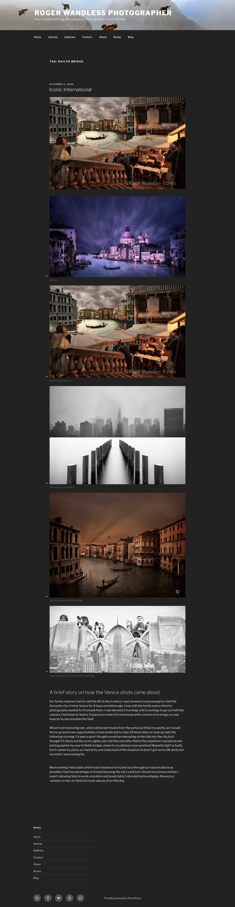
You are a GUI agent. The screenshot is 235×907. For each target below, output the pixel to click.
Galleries (69, 37)
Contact (87, 37)
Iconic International (70, 89)
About (103, 37)
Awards (52, 37)
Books (117, 37)
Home (37, 37)
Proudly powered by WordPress (122, 898)
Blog (131, 37)
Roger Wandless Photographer (103, 13)
